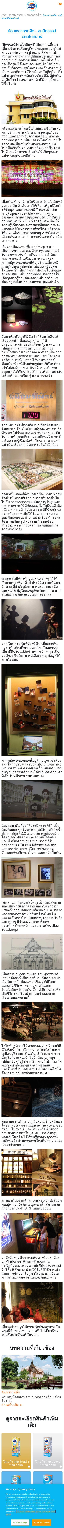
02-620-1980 (15, 1376)
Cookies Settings (20, 1522)
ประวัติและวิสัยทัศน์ (43, 1413)
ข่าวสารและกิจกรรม (13, 1419)
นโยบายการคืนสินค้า (44, 1437)
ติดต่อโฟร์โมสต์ (42, 1401)
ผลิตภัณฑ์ (10, 1401)
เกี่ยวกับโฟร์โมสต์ (12, 1431)
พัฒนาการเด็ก (23, 14)
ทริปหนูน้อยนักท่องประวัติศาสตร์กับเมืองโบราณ (23, 1202)
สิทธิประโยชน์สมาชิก (14, 1437)
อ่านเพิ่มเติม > (8, 1207)
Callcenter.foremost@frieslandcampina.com (27, 1383)
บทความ (12, 14)
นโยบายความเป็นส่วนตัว (45, 1431)
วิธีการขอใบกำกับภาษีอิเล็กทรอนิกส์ (44, 1445)
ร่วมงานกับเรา (41, 1407)
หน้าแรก (4, 14)
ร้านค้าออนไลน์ (12, 1413)
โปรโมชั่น (9, 1407)
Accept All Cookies (42, 1522)
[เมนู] (5, 6)
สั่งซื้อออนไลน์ (11, 1443)
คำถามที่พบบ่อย (42, 1425)
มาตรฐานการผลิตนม (44, 1419)
